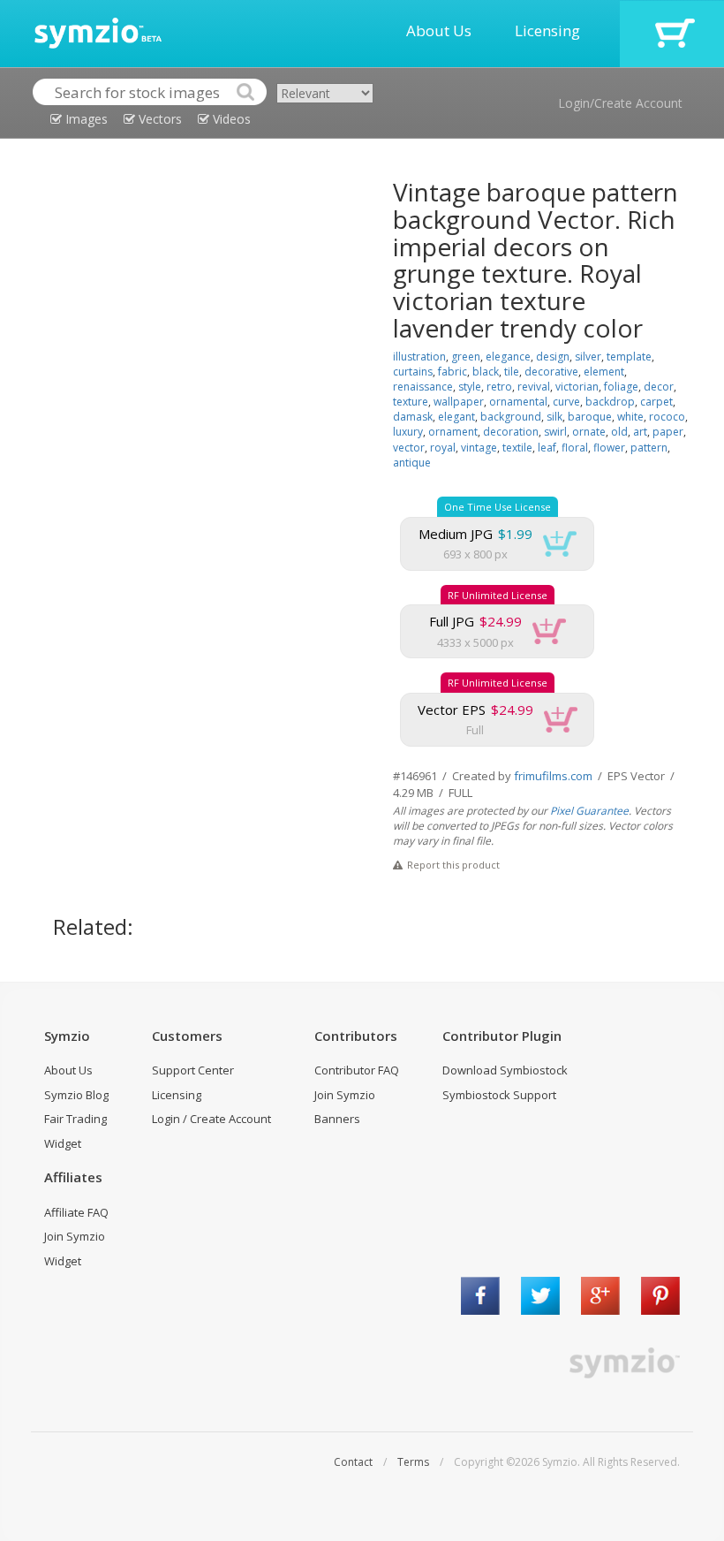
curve (566, 401)
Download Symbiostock (505, 1070)
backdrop (610, 401)
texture (410, 401)
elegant (456, 416)
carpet (656, 401)
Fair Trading (75, 1119)
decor (659, 386)
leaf (547, 447)
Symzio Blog (76, 1095)
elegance (508, 356)
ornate (589, 431)
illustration (419, 356)
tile (511, 371)
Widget (62, 1143)
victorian (577, 386)
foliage (621, 386)
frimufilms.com (553, 776)
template (629, 356)
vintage (479, 447)
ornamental (518, 401)
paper (667, 431)
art (640, 431)
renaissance (423, 386)
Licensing (547, 30)
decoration (511, 431)
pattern (648, 447)
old (619, 431)
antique (412, 462)
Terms (413, 1461)
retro (499, 386)
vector (409, 447)
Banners (337, 1119)
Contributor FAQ (356, 1070)
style (469, 386)
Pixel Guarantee (589, 810)
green (465, 356)
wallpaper (459, 401)
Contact (353, 1461)
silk (554, 416)
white (630, 416)
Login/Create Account (620, 103)
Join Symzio (344, 1095)
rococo (667, 416)
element (604, 371)
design (552, 356)
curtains (413, 371)
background (510, 416)
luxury (408, 431)
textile (517, 447)
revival (533, 386)
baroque (590, 416)
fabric (452, 371)
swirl (555, 431)
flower (609, 447)
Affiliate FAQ (76, 1212)
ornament (453, 431)
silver (588, 356)
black (485, 371)
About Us (438, 30)
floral (575, 447)
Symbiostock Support (499, 1095)
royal (443, 447)
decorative (551, 371)
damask (413, 416)
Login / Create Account (211, 1119)
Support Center (193, 1070)
